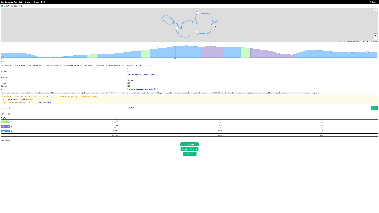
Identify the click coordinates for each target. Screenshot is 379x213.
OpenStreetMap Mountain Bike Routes (15, 2)
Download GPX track (189, 149)
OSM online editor (44, 102)
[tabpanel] (189, 85)
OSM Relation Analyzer (16, 99)
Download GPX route (189, 144)
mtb (128, 68)
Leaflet (343, 41)
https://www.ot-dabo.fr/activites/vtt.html (142, 89)
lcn (128, 71)
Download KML (189, 154)
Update (374, 108)
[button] (198, 13)
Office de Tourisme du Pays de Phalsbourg (143, 74)
